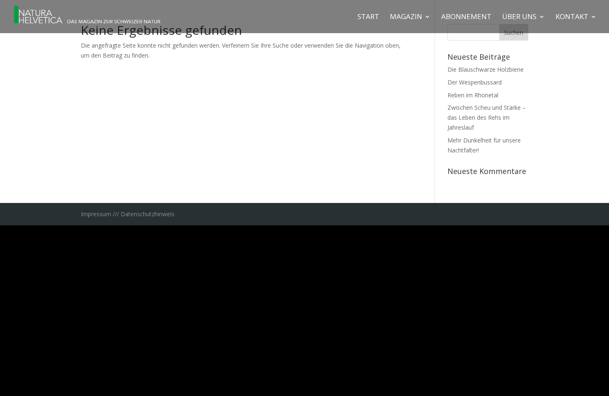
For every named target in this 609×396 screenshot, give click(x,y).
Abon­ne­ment (466, 17)
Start (368, 17)
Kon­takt (572, 17)
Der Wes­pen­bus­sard (474, 82)
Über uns (519, 17)
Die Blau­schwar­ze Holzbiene (485, 69)
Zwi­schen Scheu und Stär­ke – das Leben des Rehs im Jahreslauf (486, 117)
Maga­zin (406, 17)
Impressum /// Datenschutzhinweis (127, 214)
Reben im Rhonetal (472, 95)
